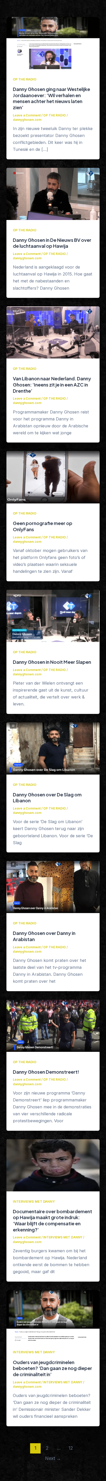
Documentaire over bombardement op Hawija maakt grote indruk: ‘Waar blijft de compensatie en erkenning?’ (52, 1220)
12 (70, 1448)
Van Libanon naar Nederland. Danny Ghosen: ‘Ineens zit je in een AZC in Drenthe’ (52, 384)
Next (53, 1458)
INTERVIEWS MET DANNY (34, 1201)
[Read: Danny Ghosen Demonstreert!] (52, 1025)
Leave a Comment (27, 115)
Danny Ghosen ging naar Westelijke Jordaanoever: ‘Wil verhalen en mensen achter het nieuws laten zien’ (51, 98)
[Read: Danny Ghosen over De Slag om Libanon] (52, 748)
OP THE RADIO (24, 79)
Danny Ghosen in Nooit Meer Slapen (52, 662)
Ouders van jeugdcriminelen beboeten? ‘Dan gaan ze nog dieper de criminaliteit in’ (52, 1368)
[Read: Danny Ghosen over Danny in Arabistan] (52, 886)
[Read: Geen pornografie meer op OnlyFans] (52, 476)
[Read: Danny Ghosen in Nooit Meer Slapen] (52, 615)
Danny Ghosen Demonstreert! (46, 1072)
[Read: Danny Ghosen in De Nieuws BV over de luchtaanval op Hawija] (52, 193)
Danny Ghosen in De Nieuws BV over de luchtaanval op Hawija (52, 243)
